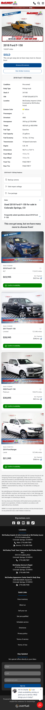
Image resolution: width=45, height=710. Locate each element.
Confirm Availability (14, 285)
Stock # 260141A (8, 447)
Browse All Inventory (22, 65)
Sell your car (22, 611)
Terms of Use (22, 645)
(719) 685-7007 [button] (24, 560)
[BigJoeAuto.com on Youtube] (22, 523)
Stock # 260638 (7, 265)
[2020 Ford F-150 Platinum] (22, 368)
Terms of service (22, 639)
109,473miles (37, 392)
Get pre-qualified (22, 616)
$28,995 (7, 337)
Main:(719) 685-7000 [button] (24, 542)
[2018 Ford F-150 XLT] (22, 247)
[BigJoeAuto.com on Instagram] (27, 523)
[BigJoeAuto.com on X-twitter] (17, 523)
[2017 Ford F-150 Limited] (22, 307)
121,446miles (37, 332)
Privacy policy (22, 633)
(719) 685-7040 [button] (24, 572)
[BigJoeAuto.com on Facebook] (12, 523)
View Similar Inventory (22, 71)
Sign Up (22, 686)
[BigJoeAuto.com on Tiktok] (32, 523)
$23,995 (7, 277)
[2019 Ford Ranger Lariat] (22, 428)
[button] (34, 3)
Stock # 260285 (7, 326)
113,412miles (37, 271)
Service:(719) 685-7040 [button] (24, 545)
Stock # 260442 (7, 386)
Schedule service (22, 622)
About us (22, 605)
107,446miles (37, 452)
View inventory (22, 599)
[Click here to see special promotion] (22, 8)
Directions (22, 628)
